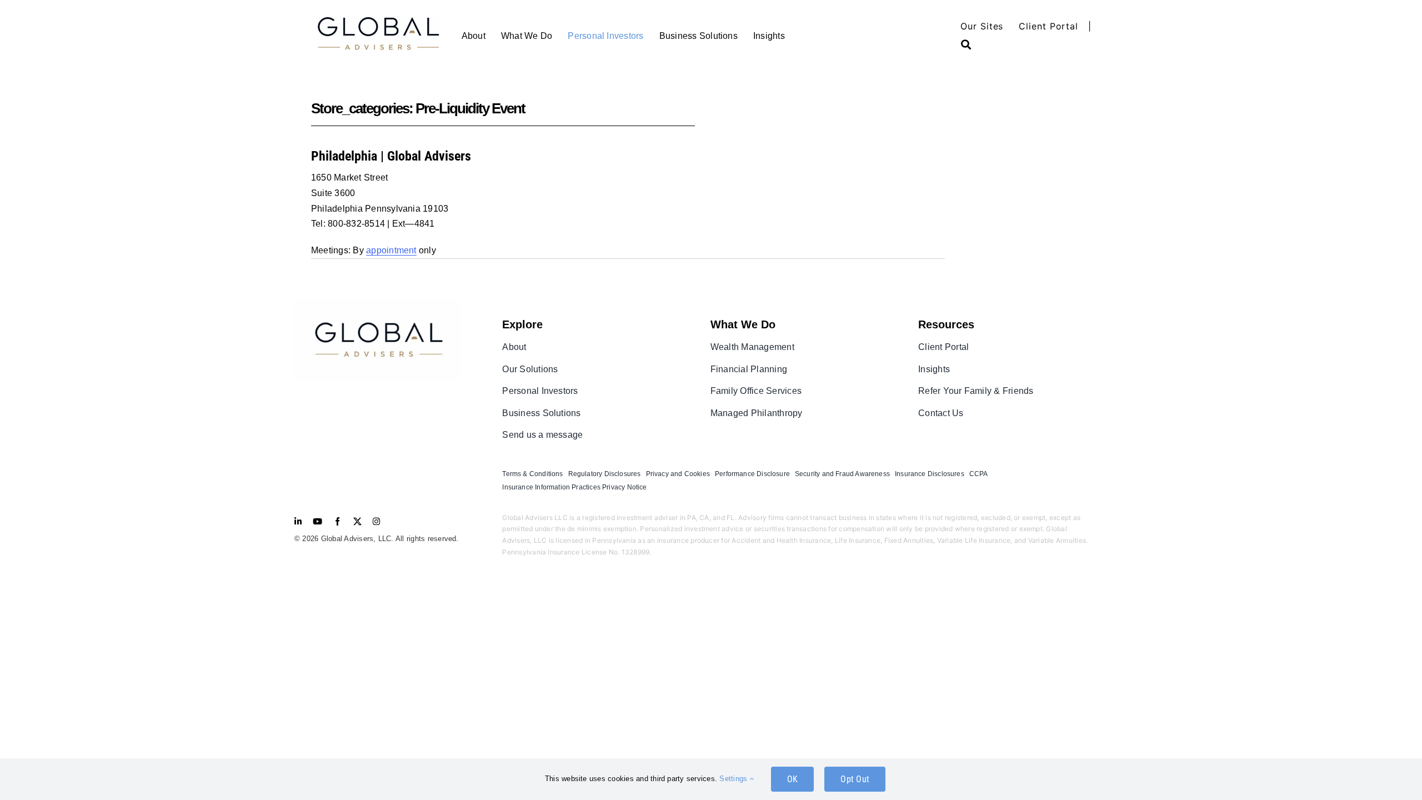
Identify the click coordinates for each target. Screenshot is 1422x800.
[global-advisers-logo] (378, 21)
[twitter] (357, 521)
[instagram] (376, 521)
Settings (734, 778)
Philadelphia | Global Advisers (391, 156)
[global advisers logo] (377, 302)
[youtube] (317, 521)
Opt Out (854, 779)
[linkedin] (298, 521)
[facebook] (337, 521)
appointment (391, 250)
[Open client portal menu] (973, 44)
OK (792, 779)
